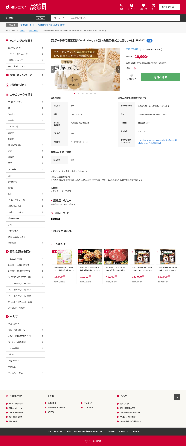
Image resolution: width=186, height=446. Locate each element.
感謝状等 (12, 242)
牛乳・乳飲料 (33, 30)
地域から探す (18, 85)
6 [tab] (95, 93)
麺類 (10, 175)
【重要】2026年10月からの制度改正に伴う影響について (42, 25)
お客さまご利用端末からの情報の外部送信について (85, 431)
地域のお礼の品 (14, 206)
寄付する (51, 412)
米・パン (11, 114)
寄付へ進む (160, 77)
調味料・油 (12, 181)
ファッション (13, 230)
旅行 (10, 193)
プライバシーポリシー (17, 372)
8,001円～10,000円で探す (19, 271)
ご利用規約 (111, 431)
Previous (53, 69)
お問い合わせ (13, 360)
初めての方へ (13, 323)
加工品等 (12, 169)
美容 (10, 224)
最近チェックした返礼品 (56, 407)
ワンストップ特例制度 (17, 342)
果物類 (11, 120)
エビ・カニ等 (13, 126)
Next (118, 69)
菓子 (10, 163)
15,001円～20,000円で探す (19, 283)
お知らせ (11, 354)
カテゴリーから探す (16, 412)
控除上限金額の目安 (16, 329)
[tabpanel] (85, 69)
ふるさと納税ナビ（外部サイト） (131, 421)
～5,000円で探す (15, 258)
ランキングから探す (16, 403)
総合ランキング (14, 48)
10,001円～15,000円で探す (19, 277)
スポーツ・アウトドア (16, 212)
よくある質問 (13, 348)
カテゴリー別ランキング (17, 54)
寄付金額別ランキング (17, 66)
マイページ (131, 8)
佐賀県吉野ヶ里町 (132, 49)
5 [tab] (91, 93)
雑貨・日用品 (13, 218)
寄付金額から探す (15, 417)
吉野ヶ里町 (55, 219)
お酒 (10, 151)
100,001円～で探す (16, 307)
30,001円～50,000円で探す (19, 295)
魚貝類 (11, 132)
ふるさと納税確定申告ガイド (19, 336)
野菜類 (11, 138)
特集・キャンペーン (21, 75)
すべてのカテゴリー (16, 102)
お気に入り (143, 8)
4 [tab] (87, 93)
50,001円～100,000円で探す (20, 301)
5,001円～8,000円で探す (18, 265)
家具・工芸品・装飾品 (16, 236)
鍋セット (11, 187)
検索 (121, 8)
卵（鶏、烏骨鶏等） (15, 144)
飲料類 (22, 30)
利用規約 (12, 366)
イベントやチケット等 (16, 200)
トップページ (10, 30)
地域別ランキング (15, 60)
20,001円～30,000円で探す (19, 289)
